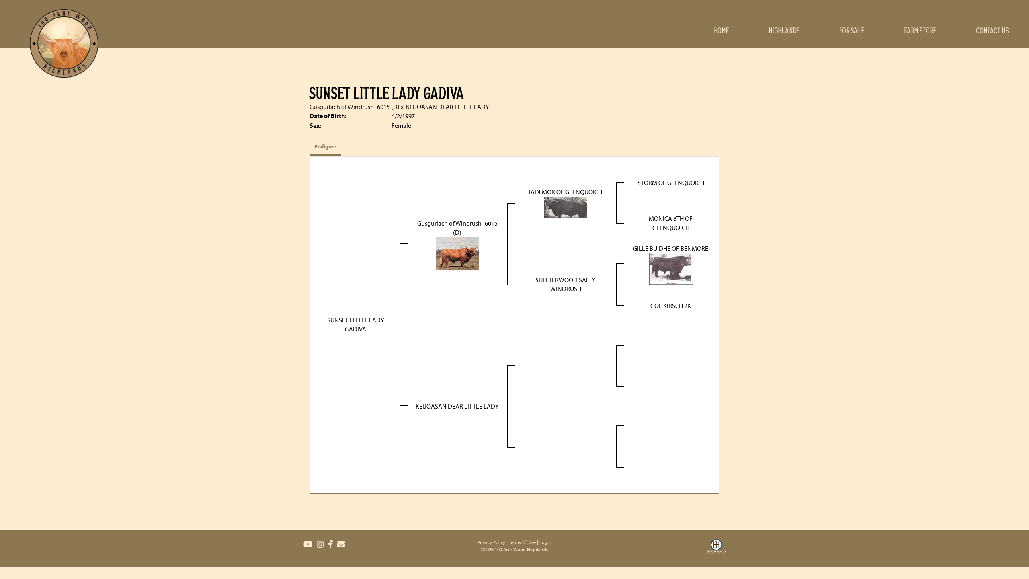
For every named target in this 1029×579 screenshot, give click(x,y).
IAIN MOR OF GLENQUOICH (565, 192)
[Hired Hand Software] (716, 551)
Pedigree (325, 146)
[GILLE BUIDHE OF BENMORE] (671, 268)
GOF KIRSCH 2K (670, 306)
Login (545, 542)
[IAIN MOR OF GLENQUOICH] (565, 207)
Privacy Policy (491, 542)
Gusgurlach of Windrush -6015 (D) (355, 107)
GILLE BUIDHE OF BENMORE (670, 248)
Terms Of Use (522, 542)
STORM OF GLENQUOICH (670, 183)
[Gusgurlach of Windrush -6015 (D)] (457, 252)
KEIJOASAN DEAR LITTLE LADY (447, 107)
